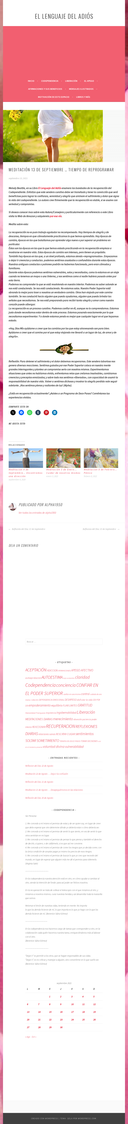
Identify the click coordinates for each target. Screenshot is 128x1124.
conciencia (66, 685)
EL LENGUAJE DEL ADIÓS (64, 16)
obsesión (77, 719)
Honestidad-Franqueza (35, 712)
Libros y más (83, 96)
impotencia (51, 712)
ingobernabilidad (66, 712)
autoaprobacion (33, 677)
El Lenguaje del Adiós (49, 188)
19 (94, 1011)
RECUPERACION (60, 726)
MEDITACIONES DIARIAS (38, 719)
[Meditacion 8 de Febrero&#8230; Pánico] (101, 458)
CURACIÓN (34, 700)
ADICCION (52, 670)
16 (61, 1011)
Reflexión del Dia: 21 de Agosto (39, 781)
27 (28, 1027)
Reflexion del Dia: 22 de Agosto (39, 765)
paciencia (86, 719)
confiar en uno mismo (72, 694)
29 (50, 1027)
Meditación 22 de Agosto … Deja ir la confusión (46, 773)
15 (50, 1011)
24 (72, 1019)
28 (39, 1027)
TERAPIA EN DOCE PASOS (70, 741)
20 (28, 1019)
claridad (82, 677)
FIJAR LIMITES (70, 705)
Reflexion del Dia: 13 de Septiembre (99, 529)
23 (61, 1019)
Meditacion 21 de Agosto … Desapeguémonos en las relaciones (54, 789)
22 (50, 1019)
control (85, 694)
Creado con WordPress (44, 1118)
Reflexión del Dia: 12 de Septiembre (28, 529)
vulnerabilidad (74, 747)
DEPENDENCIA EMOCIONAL (51, 699)
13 (28, 1011)
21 (39, 1019)
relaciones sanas (46, 734)
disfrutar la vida (84, 699)
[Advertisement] (64, 51)
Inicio (31, 80)
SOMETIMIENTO (47, 740)
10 (72, 1004)
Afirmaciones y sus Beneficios (45, 88)
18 (83, 1011)
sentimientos (85, 734)
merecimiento (63, 718)
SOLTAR (30, 740)
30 (61, 1027)
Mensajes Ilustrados (81, 88)
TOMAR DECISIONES (89, 741)
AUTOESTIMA (52, 677)
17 (72, 1011)
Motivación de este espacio (53, 96)
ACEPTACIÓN (35, 670)
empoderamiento (40, 705)
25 (83, 1019)
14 (39, 1011)
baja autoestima (69, 678)
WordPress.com (87, 1118)
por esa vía (56, 216)
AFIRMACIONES (64, 670)
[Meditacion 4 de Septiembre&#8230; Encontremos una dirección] (26, 458)
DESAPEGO (70, 699)
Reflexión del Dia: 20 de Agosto (39, 797)
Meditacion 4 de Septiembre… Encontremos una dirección (26, 473)
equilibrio (56, 705)
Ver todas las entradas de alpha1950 (37, 512)
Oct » (34, 1036)
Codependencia (49, 80)
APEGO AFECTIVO (82, 670)
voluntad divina (53, 746)
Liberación (71, 80)
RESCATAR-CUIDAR (65, 734)
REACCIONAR (39, 727)
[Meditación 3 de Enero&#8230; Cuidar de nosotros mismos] (63, 458)
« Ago (27, 1036)
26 (94, 1019)
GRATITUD (85, 705)
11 (83, 1004)
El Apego (89, 80)
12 (94, 1004)
